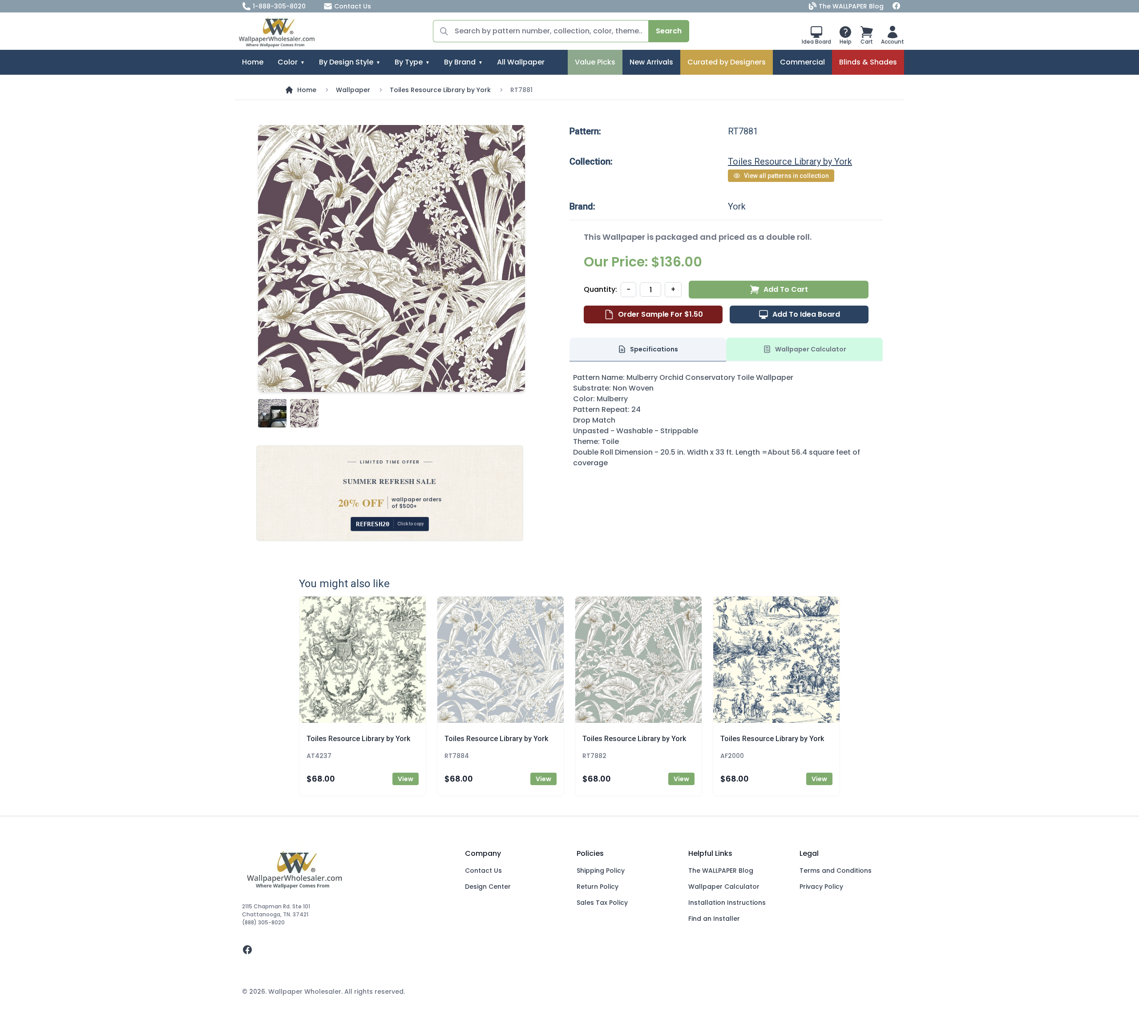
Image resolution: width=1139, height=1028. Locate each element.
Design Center (488, 886)
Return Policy (597, 886)
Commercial (802, 62)
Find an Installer (714, 918)
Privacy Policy (821, 886)
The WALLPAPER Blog (851, 6)
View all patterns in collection (786, 175)
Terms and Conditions (836, 870)
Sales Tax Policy (602, 902)
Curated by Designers (726, 62)
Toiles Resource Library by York (440, 89)
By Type (409, 62)
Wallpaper (353, 89)
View (405, 778)
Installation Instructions (727, 902)
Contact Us (352, 6)
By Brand (460, 62)
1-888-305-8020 (279, 6)
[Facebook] (896, 6)
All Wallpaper (521, 62)
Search (669, 31)
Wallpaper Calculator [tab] (810, 349)
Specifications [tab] (654, 349)
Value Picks (595, 62)
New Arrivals (651, 62)
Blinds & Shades (868, 62)
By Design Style (346, 62)
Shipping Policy (601, 870)
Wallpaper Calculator (723, 886)
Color (288, 62)
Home (252, 62)
